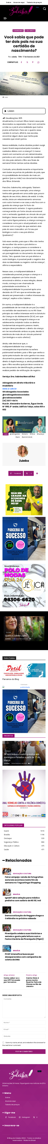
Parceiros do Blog (10, 679)
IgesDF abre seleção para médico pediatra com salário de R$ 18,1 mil (23, 899)
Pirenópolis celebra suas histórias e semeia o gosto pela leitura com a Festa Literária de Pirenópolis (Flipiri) (24, 936)
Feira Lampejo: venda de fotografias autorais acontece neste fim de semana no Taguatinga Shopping (24, 880)
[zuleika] (24, 451)
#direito (25, 434)
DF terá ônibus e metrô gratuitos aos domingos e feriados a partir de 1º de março (22, 757)
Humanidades (18, 31)
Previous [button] (5, 585)
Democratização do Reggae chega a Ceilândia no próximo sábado (24, 917)
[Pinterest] (32, 62)
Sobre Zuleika (9, 658)
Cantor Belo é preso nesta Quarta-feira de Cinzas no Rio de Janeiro (33, 982)
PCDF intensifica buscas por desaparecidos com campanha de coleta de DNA (23, 957)
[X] (27, 62)
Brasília (16, 894)
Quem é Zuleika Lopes (16, 635)
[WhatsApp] (38, 62)
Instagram (26, 1117)
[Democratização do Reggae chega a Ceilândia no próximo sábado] (6, 909)
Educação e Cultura (22, 873)
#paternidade (27, 437)
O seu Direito (30, 31)
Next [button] (42, 585)
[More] (37, 473)
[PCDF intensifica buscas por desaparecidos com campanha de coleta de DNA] (6, 948)
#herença (40, 434)
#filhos (32, 434)
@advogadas (15, 434)
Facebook (12, 1117)
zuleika (14, 57)
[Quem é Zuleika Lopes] (24, 628)
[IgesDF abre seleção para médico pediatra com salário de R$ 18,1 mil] (6, 892)
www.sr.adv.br (9, 388)
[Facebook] (21, 62)
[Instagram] (19, 1117)
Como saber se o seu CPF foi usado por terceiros (12, 980)
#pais (18, 437)
